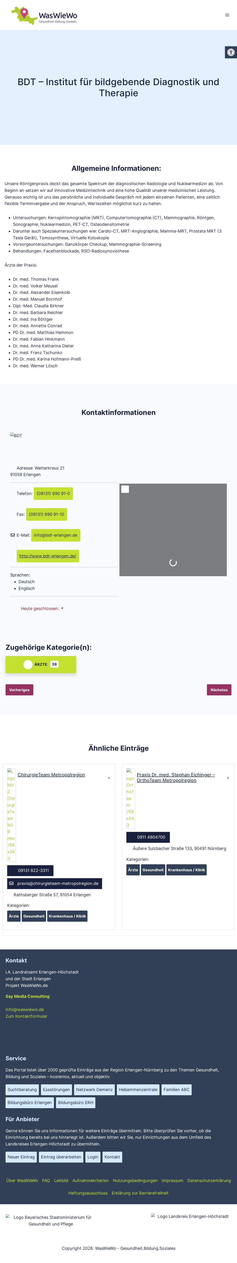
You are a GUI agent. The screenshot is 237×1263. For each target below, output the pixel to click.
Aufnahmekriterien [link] (90, 1180)
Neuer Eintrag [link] (21, 1156)
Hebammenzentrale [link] (138, 1089)
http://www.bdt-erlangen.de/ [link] (47, 556)
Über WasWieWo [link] (22, 1180)
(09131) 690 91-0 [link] (53, 493)
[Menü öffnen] (227, 15)
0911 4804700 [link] (151, 837)
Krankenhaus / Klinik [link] (67, 916)
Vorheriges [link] (19, 689)
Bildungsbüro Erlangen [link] (30, 1102)
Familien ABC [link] (177, 1089)
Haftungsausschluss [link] (88, 1193)
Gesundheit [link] (33, 916)
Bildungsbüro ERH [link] (75, 1102)
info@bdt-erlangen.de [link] (55, 535)
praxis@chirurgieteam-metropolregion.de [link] (57, 883)
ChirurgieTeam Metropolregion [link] (51, 775)
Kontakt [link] (112, 1156)
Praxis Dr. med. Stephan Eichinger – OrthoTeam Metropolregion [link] (176, 777)
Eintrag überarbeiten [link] (61, 1156)
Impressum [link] (172, 1180)
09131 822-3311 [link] (33, 870)
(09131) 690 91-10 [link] (46, 514)
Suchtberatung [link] (22, 1089)
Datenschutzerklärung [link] (209, 1180)
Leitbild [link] (61, 1180)
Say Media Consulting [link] (28, 996)
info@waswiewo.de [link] (25, 1009)
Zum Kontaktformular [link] (26, 1016)
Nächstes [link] (219, 689)
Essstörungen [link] (56, 1089)
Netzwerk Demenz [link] (94, 1089)
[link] (231, 52)
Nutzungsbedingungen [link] (135, 1180)
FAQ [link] (46, 1180)
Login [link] (92, 1156)
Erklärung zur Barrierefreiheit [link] (140, 1193)
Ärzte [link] (40, 664)
